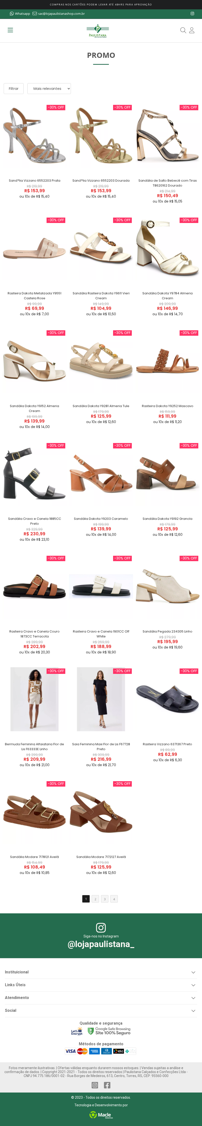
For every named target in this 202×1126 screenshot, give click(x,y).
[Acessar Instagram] (95, 1085)
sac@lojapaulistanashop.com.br (61, 13)
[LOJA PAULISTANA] (97, 30)
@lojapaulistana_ (101, 944)
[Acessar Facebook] (107, 1085)
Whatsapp (22, 13)
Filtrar (13, 88)
